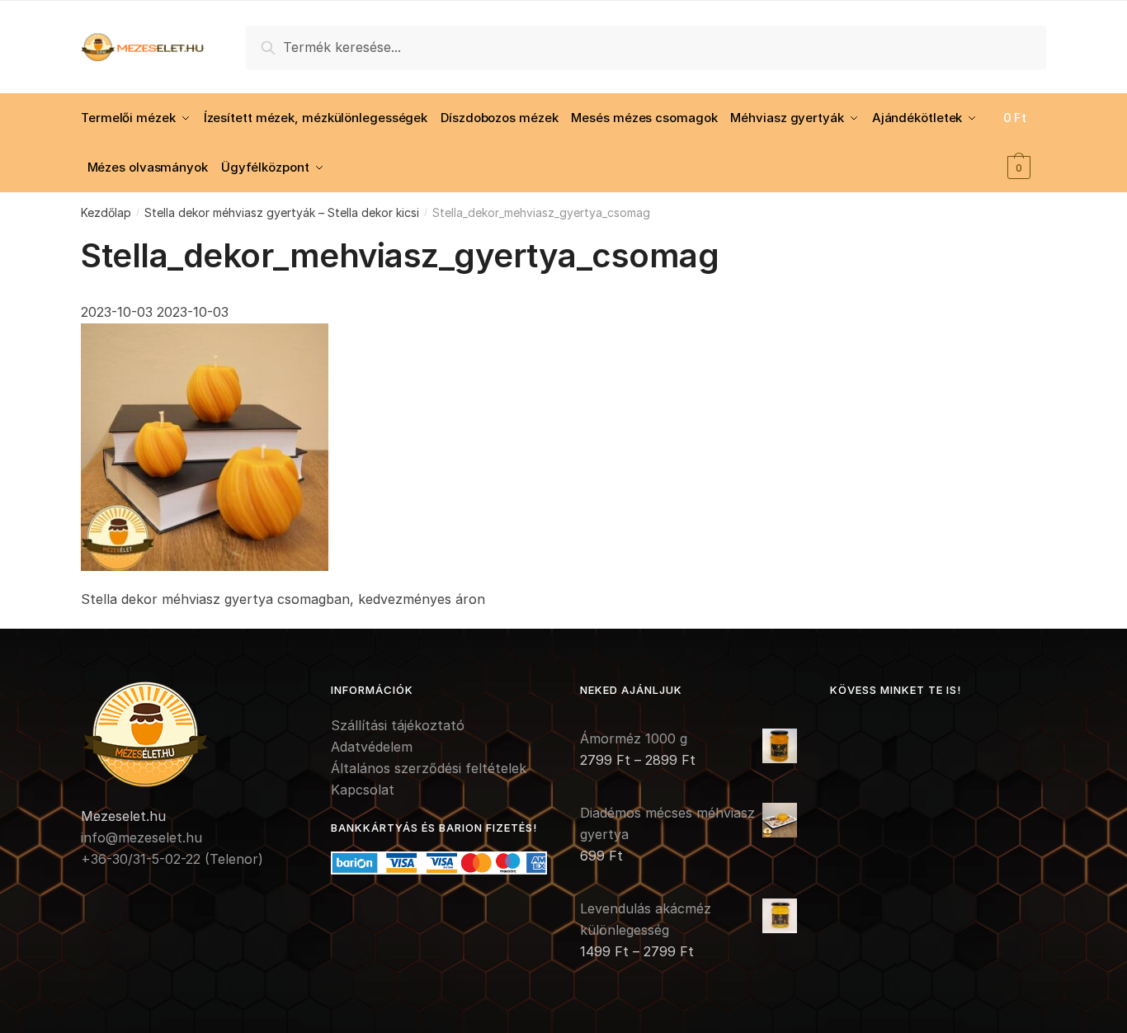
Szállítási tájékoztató (397, 725)
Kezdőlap (106, 212)
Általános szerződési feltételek (428, 768)
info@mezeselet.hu (141, 837)
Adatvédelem (372, 746)
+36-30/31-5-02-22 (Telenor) (172, 859)
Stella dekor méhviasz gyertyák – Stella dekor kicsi (281, 212)
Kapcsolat (362, 789)
